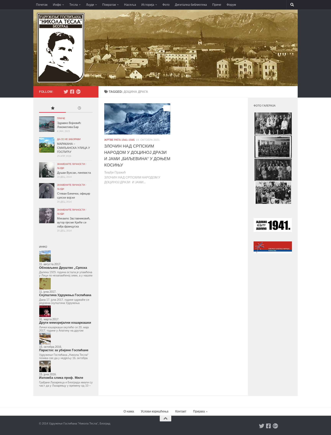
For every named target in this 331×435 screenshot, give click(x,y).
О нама (129, 411)
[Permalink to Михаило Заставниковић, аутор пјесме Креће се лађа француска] (46, 215)
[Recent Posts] (79, 108)
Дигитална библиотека (191, 4)
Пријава (199, 411)
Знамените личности (71, 164)
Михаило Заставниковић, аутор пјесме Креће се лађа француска (73, 222)
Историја (147, 4)
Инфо (57, 4)
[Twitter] (66, 91)
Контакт (180, 411)
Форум (231, 4)
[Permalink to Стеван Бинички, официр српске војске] (46, 190)
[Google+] (78, 91)
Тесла (73, 4)
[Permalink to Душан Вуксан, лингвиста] (46, 170)
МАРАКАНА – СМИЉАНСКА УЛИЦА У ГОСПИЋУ (73, 147)
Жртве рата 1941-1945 (119, 139)
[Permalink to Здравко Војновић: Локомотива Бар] (46, 124)
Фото (166, 4)
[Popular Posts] (52, 108)
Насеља (130, 4)
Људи (90, 4)
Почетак (42, 4)
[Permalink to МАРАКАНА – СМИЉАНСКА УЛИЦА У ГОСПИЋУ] (46, 145)
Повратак (109, 4)
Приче (216, 4)
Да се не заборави (69, 139)
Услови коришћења (154, 411)
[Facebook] (72, 91)
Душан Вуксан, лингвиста (74, 172)
